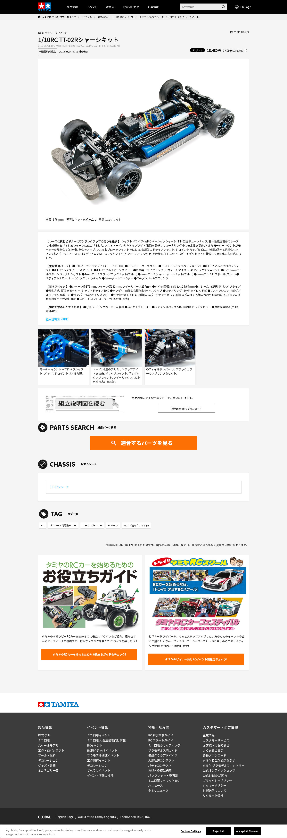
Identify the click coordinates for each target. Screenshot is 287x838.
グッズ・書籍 (47, 765)
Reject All (218, 831)
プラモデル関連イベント (103, 755)
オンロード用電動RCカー (63, 525)
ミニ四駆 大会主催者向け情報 (106, 740)
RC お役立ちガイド (160, 735)
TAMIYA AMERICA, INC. (135, 817)
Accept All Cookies (247, 831)
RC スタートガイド (160, 740)
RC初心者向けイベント (102, 750)
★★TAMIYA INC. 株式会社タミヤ (59, 17)
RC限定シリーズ (124, 17)
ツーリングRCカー (92, 525)
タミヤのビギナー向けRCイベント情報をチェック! (196, 659)
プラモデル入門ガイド (162, 750)
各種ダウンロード (214, 755)
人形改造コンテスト (161, 760)
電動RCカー (104, 17)
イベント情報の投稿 (100, 775)
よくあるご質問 (213, 750)
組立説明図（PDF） (58, 319)
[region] (143, 831)
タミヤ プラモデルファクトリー (223, 765)
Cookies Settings (191, 831)
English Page (64, 817)
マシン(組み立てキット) (136, 525)
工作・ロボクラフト (51, 750)
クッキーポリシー (214, 785)
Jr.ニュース (155, 785)
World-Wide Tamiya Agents (97, 817)
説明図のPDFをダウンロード (186, 408)
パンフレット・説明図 (163, 775)
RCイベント (94, 745)
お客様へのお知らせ (216, 745)
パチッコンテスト (160, 765)
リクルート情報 (213, 795)
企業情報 (209, 735)
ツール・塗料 (47, 755)
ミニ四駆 (44, 740)
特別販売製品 (47, 52)
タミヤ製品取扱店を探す (219, 760)
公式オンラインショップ (219, 770)
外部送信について (214, 790)
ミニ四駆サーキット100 (163, 780)
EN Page (245, 7)
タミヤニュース (158, 790)
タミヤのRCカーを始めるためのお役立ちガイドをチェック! (89, 654)
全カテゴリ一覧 (48, 770)
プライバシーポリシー (217, 780)
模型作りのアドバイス (162, 755)
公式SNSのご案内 (215, 775)
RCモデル (87, 17)
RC (42, 525)
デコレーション (48, 760)
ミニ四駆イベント (99, 735)
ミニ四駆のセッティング (164, 745)
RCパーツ (113, 525)
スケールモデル (48, 745)
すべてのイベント (98, 770)
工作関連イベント (99, 760)
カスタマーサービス (216, 740)
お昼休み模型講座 (160, 770)
